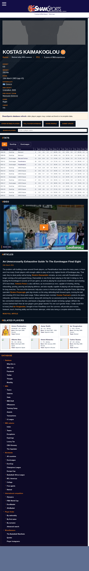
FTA (75, 149)
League (11, 149)
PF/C (38, 57)
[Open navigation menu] (4, 4)
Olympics (10, 497)
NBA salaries (9, 423)
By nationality (12, 515)
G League (10, 419)
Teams (9, 390)
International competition (14, 493)
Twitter (9, 375)
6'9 (4, 67)
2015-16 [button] (3, 180)
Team (19, 149)
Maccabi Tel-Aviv (23, 158)
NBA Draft (10, 401)
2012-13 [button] (3, 167)
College (9, 482)
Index (9, 427)
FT (71, 149)
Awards (9, 412)
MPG (39, 149)
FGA (51, 149)
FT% (79, 149)
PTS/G (43, 149)
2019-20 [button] (3, 192)
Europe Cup (11, 471)
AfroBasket (11, 508)
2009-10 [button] (3, 158)
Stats (8, 397)
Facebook (10, 371)
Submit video (7, 247)
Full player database (32, 123)
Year (2, 149)
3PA (63, 149)
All (4, 144)
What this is (11, 364)
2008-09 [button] (3, 155)
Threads (10, 379)
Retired (5, 57)
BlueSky (10, 382)
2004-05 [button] (3, 152)
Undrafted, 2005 (9, 90)
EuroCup (13, 144)
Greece (9, 84)
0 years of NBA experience (54, 57)
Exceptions (11, 434)
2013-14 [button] (3, 170)
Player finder (9, 512)
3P (59, 149)
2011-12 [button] (3, 164)
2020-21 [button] (3, 195)
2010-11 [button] (3, 161)
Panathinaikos (22, 161)
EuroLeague (25, 144)
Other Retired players (10, 123)
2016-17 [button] (3, 183)
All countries (11, 456)
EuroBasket (11, 504)
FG (47, 149)
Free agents (11, 486)
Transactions (11, 416)
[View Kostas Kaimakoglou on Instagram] (63, 52)
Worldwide (9, 453)
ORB (83, 149)
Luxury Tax (11, 441)
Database (8, 360)
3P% (67, 149)
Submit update (67, 123)
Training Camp (12, 408)
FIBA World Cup (12, 501)
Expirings (10, 438)
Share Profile (51, 123)
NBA (6, 386)
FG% (55, 149)
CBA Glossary (12, 445)
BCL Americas (12, 478)
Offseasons (11, 405)
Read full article (10, 314)
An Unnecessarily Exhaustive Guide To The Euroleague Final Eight (42, 261)
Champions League (14, 467)
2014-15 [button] (3, 173)
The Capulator (12, 449)
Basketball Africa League (16, 475)
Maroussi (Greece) (10, 96)
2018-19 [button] (3, 189)
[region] (44, 172)
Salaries (10, 393)
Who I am (10, 368)
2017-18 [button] (3, 186)
